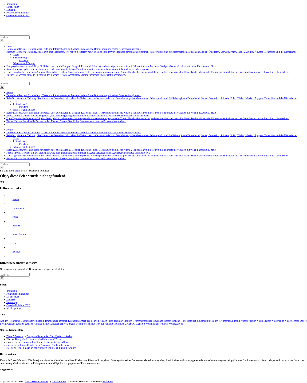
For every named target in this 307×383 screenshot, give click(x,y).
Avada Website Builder (36, 381)
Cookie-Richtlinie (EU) (18, 305)
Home (15, 199)
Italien (215, 320)
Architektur (14, 320)
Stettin (72, 323)
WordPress (107, 381)
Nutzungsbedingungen (17, 293)
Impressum (11, 290)
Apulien (4, 320)
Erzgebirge (84, 320)
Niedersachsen (292, 320)
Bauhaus (25, 320)
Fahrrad (95, 320)
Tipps (15, 243)
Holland (176, 320)
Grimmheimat (140, 320)
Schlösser (54, 323)
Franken (128, 320)
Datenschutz (12, 296)
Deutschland (18, 208)
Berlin (41, 320)
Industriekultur (204, 320)
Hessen (167, 320)
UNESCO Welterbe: (135, 323)
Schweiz (64, 323)
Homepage (11, 302)
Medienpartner (13, 308)
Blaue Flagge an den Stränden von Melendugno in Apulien (46, 347)
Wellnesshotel (176, 323)
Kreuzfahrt (224, 320)
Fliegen (103, 320)
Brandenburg (51, 320)
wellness (164, 323)
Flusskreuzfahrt (115, 320)
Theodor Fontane (104, 323)
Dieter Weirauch (14, 336)
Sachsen (20, 323)
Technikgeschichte (85, 323)
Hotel (183, 320)
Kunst (243, 320)
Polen (3, 323)
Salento (45, 323)
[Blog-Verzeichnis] (6, 376)
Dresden (63, 320)
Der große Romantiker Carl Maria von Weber (49, 336)
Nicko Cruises (264, 320)
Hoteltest (191, 320)
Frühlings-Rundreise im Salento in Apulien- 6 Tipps (43, 345)
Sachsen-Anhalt (33, 323)
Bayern (34, 320)
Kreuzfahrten (19, 234)
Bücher (16, 251)
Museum (251, 320)
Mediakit (10, 299)
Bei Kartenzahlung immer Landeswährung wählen (43, 342)
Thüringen (118, 323)
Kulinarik (235, 320)
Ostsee (303, 320)
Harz (149, 320)
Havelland (158, 320)
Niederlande (278, 320)
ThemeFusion (59, 381)
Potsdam (10, 323)
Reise (15, 216)
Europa (16, 225)
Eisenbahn (73, 320)
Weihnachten (152, 323)
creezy (9, 345)
